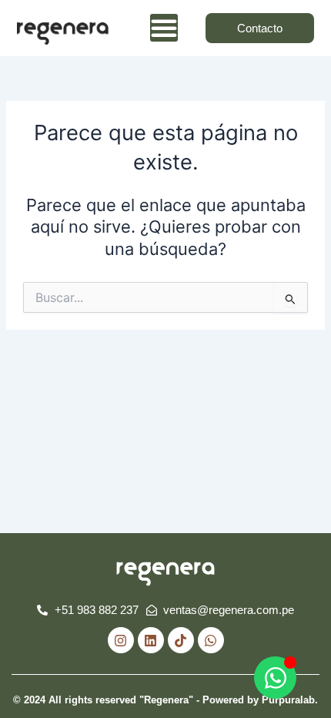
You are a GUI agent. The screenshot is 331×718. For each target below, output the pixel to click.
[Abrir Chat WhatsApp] (275, 677)
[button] (164, 28)
